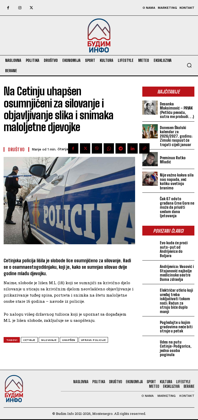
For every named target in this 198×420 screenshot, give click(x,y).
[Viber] (97, 148)
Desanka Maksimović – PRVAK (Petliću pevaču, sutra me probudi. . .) (177, 110)
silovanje (49, 340)
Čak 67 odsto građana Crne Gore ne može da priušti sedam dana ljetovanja (177, 207)
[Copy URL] (144, 148)
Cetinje (29, 340)
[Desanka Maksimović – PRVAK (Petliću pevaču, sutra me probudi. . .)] (150, 107)
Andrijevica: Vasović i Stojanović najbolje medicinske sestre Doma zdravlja (177, 273)
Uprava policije (93, 340)
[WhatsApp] (109, 148)
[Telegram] (121, 148)
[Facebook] (8, 7)
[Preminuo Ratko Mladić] (150, 159)
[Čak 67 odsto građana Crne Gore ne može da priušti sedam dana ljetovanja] (150, 202)
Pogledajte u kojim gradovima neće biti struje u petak (176, 326)
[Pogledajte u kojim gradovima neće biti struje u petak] (150, 326)
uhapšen (68, 340)
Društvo (16, 149)
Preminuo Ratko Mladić (173, 159)
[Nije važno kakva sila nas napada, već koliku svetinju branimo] (150, 179)
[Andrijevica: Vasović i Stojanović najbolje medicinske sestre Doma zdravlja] (150, 270)
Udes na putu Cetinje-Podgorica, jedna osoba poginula (175, 348)
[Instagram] (19, 7)
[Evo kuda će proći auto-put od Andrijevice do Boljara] (150, 246)
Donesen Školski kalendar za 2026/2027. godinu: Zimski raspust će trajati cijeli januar (176, 136)
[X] (31, 7)
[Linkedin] (132, 148)
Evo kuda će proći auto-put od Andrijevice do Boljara (174, 249)
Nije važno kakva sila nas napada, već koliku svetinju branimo (177, 181)
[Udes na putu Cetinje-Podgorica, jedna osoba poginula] (150, 346)
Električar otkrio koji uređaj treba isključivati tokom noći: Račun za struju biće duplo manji (176, 301)
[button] (189, 65)
